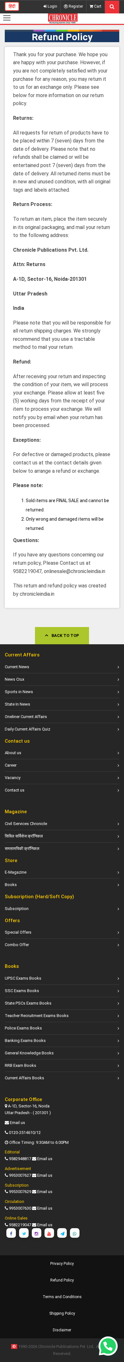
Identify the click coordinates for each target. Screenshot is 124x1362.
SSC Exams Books (22, 990)
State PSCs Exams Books (28, 1003)
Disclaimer (62, 1330)
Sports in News (19, 691)
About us (13, 752)
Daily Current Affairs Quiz (27, 729)
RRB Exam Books (20, 1065)
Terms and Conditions (62, 1297)
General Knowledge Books (29, 1053)
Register (75, 6)
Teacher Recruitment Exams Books (37, 1015)
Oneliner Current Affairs (26, 716)
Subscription (17, 908)
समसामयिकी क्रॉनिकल (22, 848)
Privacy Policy (62, 1263)
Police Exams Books (23, 1028)
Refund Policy (62, 1280)
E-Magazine (15, 872)
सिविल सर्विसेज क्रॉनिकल (24, 836)
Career (11, 765)
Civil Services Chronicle (26, 823)
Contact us (14, 790)
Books (11, 884)
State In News (17, 704)
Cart (97, 6)
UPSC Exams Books (23, 978)
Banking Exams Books (25, 1040)
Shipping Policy (62, 1313)
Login (52, 6)
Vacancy (12, 777)
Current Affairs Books (24, 1077)
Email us (17, 1122)
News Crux (14, 679)
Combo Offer (17, 944)
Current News (17, 666)
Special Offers (18, 932)
